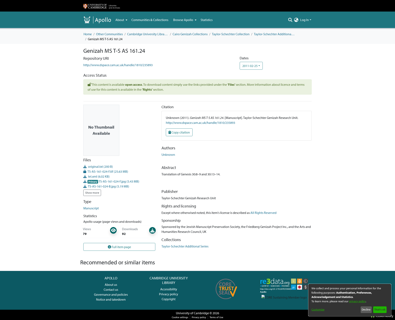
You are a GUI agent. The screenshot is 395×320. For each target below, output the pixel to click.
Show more (92, 193)
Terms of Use (216, 317)
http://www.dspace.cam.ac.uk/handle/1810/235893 (118, 65)
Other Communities (109, 34)
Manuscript (91, 208)
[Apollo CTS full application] (226, 301)
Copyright (168, 299)
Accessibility (168, 289)
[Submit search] (290, 19)
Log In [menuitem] (304, 20)
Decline (366, 309)
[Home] (101, 6)
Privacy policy (168, 294)
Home (88, 34)
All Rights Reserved (263, 213)
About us (111, 284)
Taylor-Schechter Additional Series (274, 34)
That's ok (379, 309)
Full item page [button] (121, 247)
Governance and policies (111, 294)
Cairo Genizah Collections (190, 34)
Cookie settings (180, 317)
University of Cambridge (192, 313)
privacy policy (357, 301)
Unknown (168, 154)
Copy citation (180, 132)
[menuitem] (121, 20)
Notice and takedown (111, 299)
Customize (317, 309)
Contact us (111, 289)
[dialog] (350, 300)
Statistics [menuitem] (207, 20)
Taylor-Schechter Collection (231, 34)
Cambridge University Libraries (147, 34)
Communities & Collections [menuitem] (149, 20)
